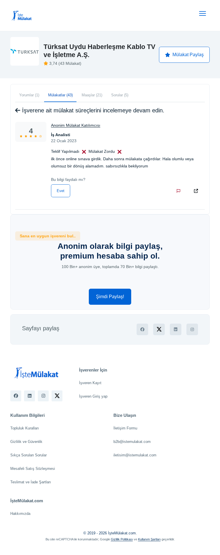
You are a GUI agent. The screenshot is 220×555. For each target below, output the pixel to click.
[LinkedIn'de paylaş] (175, 329)
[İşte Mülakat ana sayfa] (21, 15)
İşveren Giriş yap (93, 396)
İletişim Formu (125, 428)
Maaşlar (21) (92, 95)
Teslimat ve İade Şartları (30, 482)
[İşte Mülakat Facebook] (15, 395)
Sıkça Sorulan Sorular (28, 455)
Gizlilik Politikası (122, 539)
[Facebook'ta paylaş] (142, 329)
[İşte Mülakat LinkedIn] (29, 395)
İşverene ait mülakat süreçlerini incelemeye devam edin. (92, 110)
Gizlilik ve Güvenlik (26, 441)
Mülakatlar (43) (60, 95)
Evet (60, 191)
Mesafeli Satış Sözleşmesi (32, 468)
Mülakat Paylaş (188, 54)
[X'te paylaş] (159, 329)
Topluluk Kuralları (24, 428)
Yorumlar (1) (29, 95)
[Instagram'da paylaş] (192, 329)
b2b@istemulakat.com (132, 441)
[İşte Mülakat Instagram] (43, 395)
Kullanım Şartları (149, 539)
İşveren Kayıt (90, 383)
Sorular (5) (119, 95)
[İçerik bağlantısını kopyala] (197, 191)
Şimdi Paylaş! (110, 296)
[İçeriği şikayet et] (179, 191)
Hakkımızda (20, 513)
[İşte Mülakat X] (57, 395)
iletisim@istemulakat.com (134, 455)
